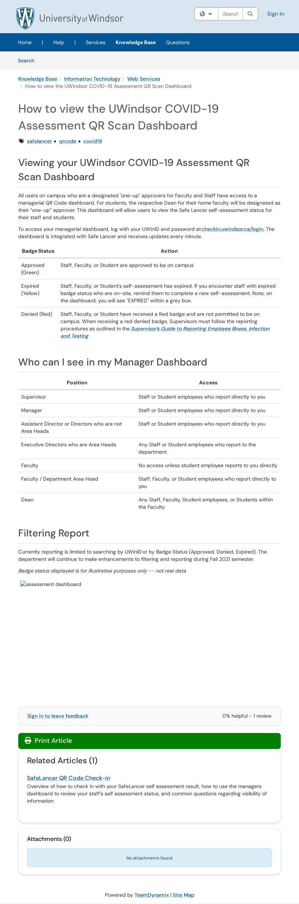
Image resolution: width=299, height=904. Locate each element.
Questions (178, 42)
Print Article (52, 740)
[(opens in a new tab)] (70, 18)
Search (28, 60)
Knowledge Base (136, 42)
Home (25, 42)
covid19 (93, 141)
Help (58, 42)
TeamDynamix (152, 895)
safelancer (39, 141)
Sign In (275, 14)
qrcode (67, 141)
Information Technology (92, 78)
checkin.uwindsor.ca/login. (233, 229)
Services (95, 42)
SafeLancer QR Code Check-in (68, 778)
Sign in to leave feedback (57, 716)
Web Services (143, 78)
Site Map (183, 895)
